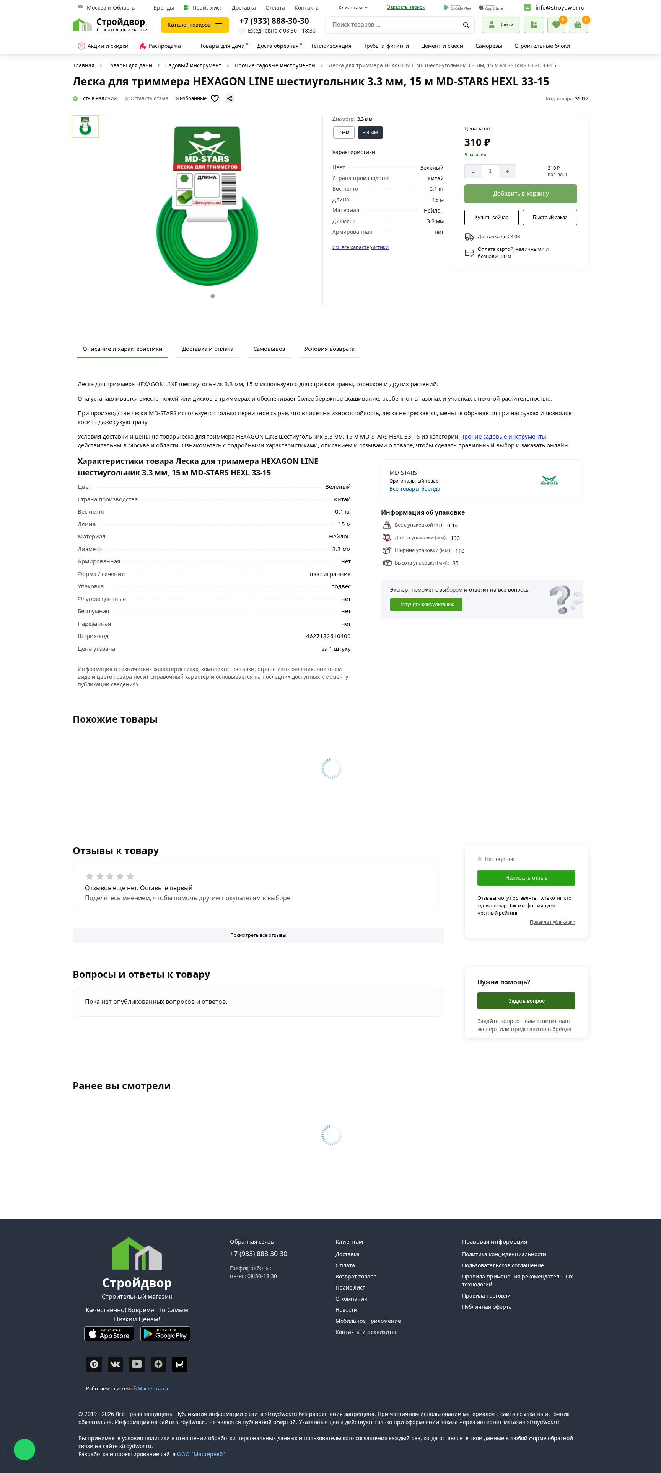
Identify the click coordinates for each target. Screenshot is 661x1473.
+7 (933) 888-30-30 (274, 20)
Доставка (244, 7)
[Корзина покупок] (578, 25)
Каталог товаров (189, 24)
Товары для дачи (222, 45)
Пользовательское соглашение (503, 1265)
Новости (346, 1309)
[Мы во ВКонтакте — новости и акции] (115, 1364)
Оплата (275, 7)
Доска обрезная (278, 45)
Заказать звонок (406, 7)
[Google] (457, 8)
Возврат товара (356, 1276)
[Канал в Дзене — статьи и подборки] (158, 1364)
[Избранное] (556, 25)
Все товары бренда (414, 488)
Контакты (307, 7)
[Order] (534, 24)
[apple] (491, 7)
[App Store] (109, 1336)
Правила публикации (552, 922)
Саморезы (488, 45)
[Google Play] (165, 1336)
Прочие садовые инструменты (275, 65)
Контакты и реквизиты (365, 1332)
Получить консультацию (426, 604)
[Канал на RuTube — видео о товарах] (179, 1364)
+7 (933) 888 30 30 (258, 1253)
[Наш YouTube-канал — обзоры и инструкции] (137, 1364)
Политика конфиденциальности (504, 1254)
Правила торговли (486, 1295)
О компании (351, 1298)
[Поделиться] (230, 98)
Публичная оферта (487, 1306)
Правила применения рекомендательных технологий (517, 1280)
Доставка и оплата (207, 348)
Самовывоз (269, 348)
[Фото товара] (213, 210)
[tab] (213, 296)
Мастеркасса (153, 1388)
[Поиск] (466, 25)
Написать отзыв (526, 877)
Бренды (163, 7)
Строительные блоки (542, 45)
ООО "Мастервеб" (201, 1454)
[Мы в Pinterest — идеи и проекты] (94, 1364)
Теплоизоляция (331, 45)
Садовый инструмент (193, 65)
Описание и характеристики (123, 348)
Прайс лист (207, 7)
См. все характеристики (360, 247)
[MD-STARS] (529, 480)
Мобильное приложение (368, 1320)
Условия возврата (329, 348)
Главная (83, 65)
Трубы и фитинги (386, 45)
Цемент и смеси (442, 45)
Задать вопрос (526, 1001)
